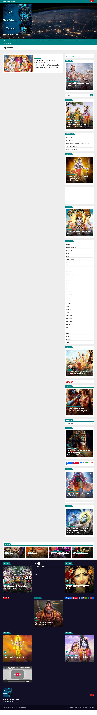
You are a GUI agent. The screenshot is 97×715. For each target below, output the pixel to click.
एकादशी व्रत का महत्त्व (10, 657)
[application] (17, 674)
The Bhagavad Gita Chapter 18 (79, 84)
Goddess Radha (69, 274)
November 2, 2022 (72, 87)
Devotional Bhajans (70, 259)
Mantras (32, 40)
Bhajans (40, 40)
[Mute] (28, 681)
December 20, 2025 (72, 233)
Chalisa (67, 256)
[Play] (4, 681)
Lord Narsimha (69, 297)
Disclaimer (36, 571)
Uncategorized (69, 336)
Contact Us (36, 569)
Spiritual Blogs (17, 40)
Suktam (67, 333)
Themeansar (24, 707)
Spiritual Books (71, 40)
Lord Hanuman (69, 291)
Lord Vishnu (68, 303)
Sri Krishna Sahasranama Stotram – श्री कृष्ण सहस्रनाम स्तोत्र (78, 143)
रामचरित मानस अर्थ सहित (74, 124)
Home (9, 40)
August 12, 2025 (70, 659)
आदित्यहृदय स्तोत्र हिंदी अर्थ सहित (72, 149)
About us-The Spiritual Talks (39, 566)
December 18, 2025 (71, 590)
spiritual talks (45, 62)
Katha (5, 655)
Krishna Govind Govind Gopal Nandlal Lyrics (79, 656)
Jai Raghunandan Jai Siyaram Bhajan (45, 60)
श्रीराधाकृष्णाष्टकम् (72, 531)
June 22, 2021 (38, 62)
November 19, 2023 (40, 624)
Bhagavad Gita (8, 43)
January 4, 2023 (71, 373)
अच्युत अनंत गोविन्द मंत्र (74, 494)
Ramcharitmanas (82, 40)
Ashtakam (68, 244)
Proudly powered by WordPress (8, 707)
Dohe (67, 262)
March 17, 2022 (8, 659)
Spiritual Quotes (49, 40)
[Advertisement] (79, 195)
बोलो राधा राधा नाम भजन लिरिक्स (71, 146)
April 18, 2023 (71, 454)
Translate (73, 56)
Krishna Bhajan (69, 288)
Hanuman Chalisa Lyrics (45, 623)
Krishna (69, 227)
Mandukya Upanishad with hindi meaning (79, 370)
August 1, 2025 (71, 532)
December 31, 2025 (72, 412)
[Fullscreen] (30, 681)
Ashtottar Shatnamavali (71, 247)
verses (67, 342)
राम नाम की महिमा (72, 179)
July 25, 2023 (8, 590)
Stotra (78, 227)
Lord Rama (68, 300)
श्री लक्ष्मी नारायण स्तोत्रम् (75, 453)
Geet (67, 265)
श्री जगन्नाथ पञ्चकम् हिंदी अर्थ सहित (15, 588)
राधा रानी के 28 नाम (69, 140)
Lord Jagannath (69, 294)
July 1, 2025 (70, 180)
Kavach (67, 282)
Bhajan (67, 253)
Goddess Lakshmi (69, 271)
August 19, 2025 (71, 495)
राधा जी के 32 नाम (69, 137)
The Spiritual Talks (11, 35)
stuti (67, 330)
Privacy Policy (37, 574)
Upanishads (68, 339)
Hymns (25, 40)
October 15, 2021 (72, 126)
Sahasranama (73, 227)
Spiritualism (60, 40)
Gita (67, 268)
